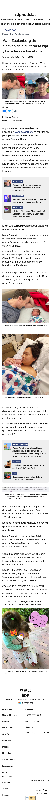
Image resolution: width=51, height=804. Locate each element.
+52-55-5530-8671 (33, 721)
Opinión (41, 19)
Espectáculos (8, 766)
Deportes (6, 747)
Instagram (6, 795)
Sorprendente (8, 760)
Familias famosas (22, 34)
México (21, 19)
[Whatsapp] (14, 111)
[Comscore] (25, 703)
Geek (4, 772)
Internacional (31, 19)
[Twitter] (9, 111)
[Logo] (25, 14)
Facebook (6, 34)
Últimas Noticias (9, 19)
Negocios (6, 753)
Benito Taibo (7, 24)
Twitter (5, 789)
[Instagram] (29, 690)
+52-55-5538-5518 (33, 715)
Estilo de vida (8, 741)
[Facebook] (4, 111)
